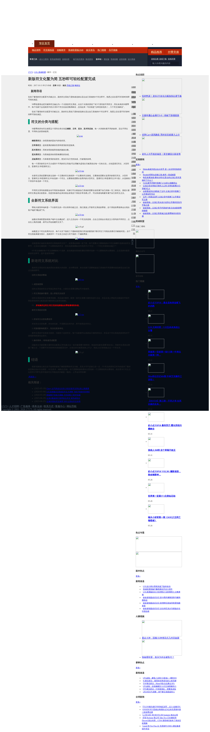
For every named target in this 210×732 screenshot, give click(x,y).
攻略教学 (61, 50)
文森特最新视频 (133, 170)
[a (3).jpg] (79, 215)
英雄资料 (84, 44)
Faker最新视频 (133, 146)
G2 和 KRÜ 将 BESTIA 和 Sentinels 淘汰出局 (160, 715)
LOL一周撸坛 (135, 209)
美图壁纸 (144, 44)
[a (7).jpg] (79, 314)
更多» (138, 165)
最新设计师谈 (134, 196)
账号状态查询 (78, 59)
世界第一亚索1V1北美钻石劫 (161, 496)
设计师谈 (131, 59)
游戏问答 (65, 59)
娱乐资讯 (90, 50)
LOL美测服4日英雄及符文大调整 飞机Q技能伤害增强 (68, 392)
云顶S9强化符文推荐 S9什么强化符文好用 (63, 401)
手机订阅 (70, 85)
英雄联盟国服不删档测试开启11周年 (157, 589)
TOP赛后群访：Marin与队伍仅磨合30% (159, 683)
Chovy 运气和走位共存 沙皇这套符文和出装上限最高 (67, 388)
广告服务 (25, 406)
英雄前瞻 (114, 59)
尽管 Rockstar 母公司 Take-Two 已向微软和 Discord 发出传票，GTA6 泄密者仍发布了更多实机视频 (161, 720)
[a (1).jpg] (79, 171)
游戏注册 (155, 59)
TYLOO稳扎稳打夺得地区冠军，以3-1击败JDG (162, 707)
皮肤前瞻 (123, 59)
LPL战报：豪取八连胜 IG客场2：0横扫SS (160, 678)
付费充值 (173, 52)
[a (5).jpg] (79, 238)
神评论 (77, 85)
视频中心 (64, 44)
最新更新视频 (133, 124)
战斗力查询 (44, 59)
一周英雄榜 (132, 166)
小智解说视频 (133, 223)
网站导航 (72, 406)
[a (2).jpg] (79, 186)
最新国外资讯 (134, 124)
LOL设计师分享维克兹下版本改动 (156, 586)
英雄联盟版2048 (75, 50)
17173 (30, 72)
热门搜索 (101, 50)
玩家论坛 (164, 44)
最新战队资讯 (131, 172)
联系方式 (48, 406)
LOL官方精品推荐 (132, 190)
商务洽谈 (37, 406)
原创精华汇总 (131, 219)
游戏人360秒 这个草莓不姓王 (162, 450)
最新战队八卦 (131, 196)
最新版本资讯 (134, 148)
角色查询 (89, 59)
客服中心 (60, 406)
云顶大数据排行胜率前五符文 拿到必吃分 (63, 398)
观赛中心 (104, 44)
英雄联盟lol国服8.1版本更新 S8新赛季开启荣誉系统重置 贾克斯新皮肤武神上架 (52, 33)
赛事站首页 (135, 122)
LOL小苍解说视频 (133, 198)
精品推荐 (156, 52)
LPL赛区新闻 (135, 142)
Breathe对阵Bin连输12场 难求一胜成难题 (159, 175)
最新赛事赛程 (135, 188)
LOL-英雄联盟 (40, 72)
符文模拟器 (48, 50)
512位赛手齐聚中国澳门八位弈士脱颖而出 (160, 183)
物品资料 (36, 50)
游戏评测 (171, 59)
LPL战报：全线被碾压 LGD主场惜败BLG (159, 686)
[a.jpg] (80, 136)
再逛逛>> (32, 377)
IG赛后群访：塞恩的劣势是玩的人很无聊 (159, 681)
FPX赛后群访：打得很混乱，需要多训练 (159, 689)
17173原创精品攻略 (132, 126)
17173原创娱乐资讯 (131, 146)
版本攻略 (124, 44)
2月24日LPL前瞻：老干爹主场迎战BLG (159, 692)
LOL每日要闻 (131, 122)
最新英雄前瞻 (134, 172)
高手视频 (113, 50)
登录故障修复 (55, 59)
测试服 (106, 59)
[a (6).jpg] (79, 279)
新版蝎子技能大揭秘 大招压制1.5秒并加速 (63, 395)
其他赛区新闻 (135, 164)
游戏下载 (163, 59)
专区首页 (44, 43)
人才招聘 (14, 406)
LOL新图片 (132, 148)
